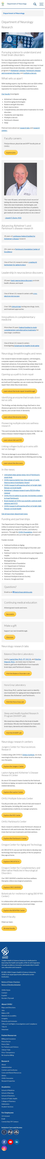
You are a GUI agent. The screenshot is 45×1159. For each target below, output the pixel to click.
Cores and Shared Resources (11, 1073)
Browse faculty (9, 928)
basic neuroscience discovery (22, 280)
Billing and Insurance (9, 1039)
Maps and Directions (9, 1007)
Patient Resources (9, 1035)
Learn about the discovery (13, 463)
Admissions (5, 1104)
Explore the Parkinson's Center (15, 838)
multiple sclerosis (29, 73)
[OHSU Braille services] (5, 1134)
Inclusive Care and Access (12, 1127)
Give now (9, 637)
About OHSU (7, 1004)
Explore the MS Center (12, 815)
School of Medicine (8, 1090)
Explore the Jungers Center (14, 766)
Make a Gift (5, 1013)
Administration (7, 1067)
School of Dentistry (8, 1096)
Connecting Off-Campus (10, 1121)
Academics (6, 1087)
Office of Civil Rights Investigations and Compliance (19, 1024)
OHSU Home (6, 990)
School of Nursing (8, 1093)
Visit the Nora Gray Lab (15, 702)
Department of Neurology (17, 4)
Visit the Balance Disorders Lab (18, 673)
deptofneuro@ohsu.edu (23, 592)
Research (5, 1061)
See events (10, 614)
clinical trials (16, 306)
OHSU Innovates (7, 1078)
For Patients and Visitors (10, 1047)
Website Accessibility (9, 1016)
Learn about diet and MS (13, 440)
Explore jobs (11, 152)
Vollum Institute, (28, 755)
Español (4, 995)
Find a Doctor (6, 1041)
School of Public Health (9, 1098)
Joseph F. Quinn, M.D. (13, 218)
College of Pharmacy (9, 1101)
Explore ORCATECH (11, 861)
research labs (25, 128)
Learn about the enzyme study (15, 417)
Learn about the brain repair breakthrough (19, 391)
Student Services (7, 1107)
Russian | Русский (8, 998)
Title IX (4, 1027)
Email (3, 1119)
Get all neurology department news (15, 514)
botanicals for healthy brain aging (26, 346)
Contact (4, 993)
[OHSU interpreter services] (17, 1134)
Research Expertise (8, 1081)
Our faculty (6, 94)
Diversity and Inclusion (9, 1021)
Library (4, 1075)
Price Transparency (8, 1052)
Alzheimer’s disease (18, 70)
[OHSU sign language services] (11, 1134)
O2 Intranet (6, 1116)
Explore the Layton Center (13, 792)
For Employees (8, 1113)
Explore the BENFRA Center (14, 910)
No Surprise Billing (8, 1055)
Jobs (3, 1010)
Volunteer (5, 1029)
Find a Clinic (6, 1044)
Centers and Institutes (9, 1070)
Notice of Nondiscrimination (11, 985)
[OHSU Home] (3, 4)
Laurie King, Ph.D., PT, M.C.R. (20, 659)
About (4, 1064)
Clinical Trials (6, 1050)
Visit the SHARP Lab (14, 733)
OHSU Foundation (25, 532)
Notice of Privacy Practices (11, 982)
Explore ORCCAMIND (12, 887)
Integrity (5, 1018)
